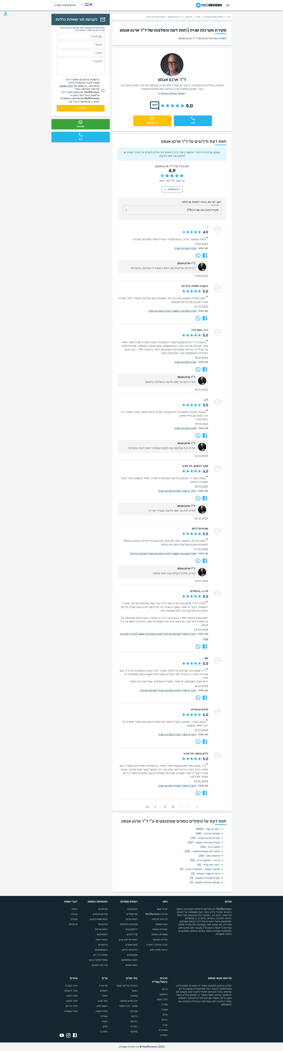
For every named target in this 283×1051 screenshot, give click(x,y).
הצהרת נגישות (160, 929)
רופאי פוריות (101, 929)
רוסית (74, 908)
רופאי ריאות (101, 939)
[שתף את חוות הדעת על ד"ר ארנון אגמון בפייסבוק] (204, 255)
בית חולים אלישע (129, 1000)
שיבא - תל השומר (128, 1005)
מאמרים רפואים (159, 934)
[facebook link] (74, 1036)
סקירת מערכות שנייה (185, 248)
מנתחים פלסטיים (129, 924)
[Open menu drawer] (228, 5)
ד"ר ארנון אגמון (174, 17)
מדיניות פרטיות (160, 919)
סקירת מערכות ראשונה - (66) (204, 842)
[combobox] (172, 210)
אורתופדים (132, 914)
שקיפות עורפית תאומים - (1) (205, 882)
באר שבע (102, 1000)
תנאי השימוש (66, 85)
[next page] (155, 807)
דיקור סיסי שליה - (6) (208, 864)
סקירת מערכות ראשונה (184, 310)
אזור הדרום (71, 1005)
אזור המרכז (71, 985)
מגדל (165, 1004)
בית (228, 17)
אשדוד (103, 1016)
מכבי (165, 1024)
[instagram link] (67, 1036)
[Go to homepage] (208, 5)
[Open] (126, 210)
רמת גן (103, 1031)
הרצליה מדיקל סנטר (127, 985)
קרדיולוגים (132, 934)
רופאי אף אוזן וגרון (128, 939)
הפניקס (164, 994)
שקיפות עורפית (139, 553)
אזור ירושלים (71, 990)
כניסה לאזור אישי (159, 949)
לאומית (164, 1035)
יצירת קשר (162, 908)
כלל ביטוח (162, 999)
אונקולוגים (132, 954)
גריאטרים (102, 944)
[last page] (147, 807)
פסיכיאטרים (131, 944)
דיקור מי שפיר (189, 490)
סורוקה (134, 1031)
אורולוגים (102, 908)
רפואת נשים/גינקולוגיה (214, 17)
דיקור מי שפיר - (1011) (208, 829)
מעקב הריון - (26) (210, 846)
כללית (164, 1019)
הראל (165, 989)
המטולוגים (102, 934)
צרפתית (73, 924)
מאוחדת (163, 1030)
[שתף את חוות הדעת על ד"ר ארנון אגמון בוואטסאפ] (198, 255)
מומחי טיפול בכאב (98, 959)
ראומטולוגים (101, 949)
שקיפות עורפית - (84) (208, 833)
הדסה (134, 1016)
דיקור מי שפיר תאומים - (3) (205, 873)
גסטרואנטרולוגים (98, 919)
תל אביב (188, 17)
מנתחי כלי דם (100, 954)
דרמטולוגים (131, 929)
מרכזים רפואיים (99, 965)
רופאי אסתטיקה (129, 959)
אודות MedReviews (156, 914)
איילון (165, 1014)
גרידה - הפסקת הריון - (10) (205, 860)
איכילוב (134, 1011)
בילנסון (134, 1021)
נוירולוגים (102, 924)
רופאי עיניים (132, 919)
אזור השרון (71, 995)
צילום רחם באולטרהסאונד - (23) (202, 851)
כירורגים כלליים (130, 949)
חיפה (104, 995)
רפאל (135, 990)
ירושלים (103, 990)
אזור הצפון (71, 1000)
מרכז (198, 17)
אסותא (134, 995)
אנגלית (73, 919)
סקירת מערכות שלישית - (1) (205, 878)
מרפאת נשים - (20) (209, 855)
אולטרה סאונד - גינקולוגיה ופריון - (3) (200, 869)
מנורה (164, 1009)
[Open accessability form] (5, 13)
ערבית (74, 914)
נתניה (104, 1021)
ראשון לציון (101, 1005)
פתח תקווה (101, 1011)
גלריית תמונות (160, 939)
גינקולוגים (132, 908)
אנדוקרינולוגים (100, 914)
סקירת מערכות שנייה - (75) (205, 838)
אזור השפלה (70, 1011)
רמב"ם (134, 1026)
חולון (105, 1026)
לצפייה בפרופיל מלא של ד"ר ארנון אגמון (202, 38)
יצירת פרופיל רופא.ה (157, 944)
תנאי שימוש (162, 924)
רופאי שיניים (131, 965)
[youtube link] (61, 1036)
